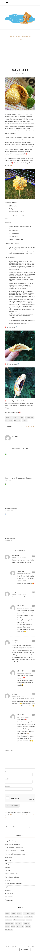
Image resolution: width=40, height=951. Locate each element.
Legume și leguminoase (11, 874)
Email (7, 779)
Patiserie (20, 39)
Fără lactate (28, 916)
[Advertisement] (20, 55)
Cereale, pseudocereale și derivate (15, 851)
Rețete (7, 887)
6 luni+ (15, 417)
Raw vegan (20, 926)
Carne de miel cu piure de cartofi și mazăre (18, 478)
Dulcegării (7, 864)
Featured (7, 867)
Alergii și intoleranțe (10, 841)
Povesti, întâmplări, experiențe (13, 883)
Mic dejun (8, 420)
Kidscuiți (7, 870)
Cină (21, 417)
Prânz (25, 420)
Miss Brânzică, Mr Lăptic (12, 877)
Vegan (28, 926)
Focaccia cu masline (11, 508)
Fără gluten (19, 916)
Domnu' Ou (8, 860)
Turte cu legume (10, 538)
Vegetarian (8, 929)
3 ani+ (7, 913)
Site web (7, 786)
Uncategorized (9, 900)
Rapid (13, 926)
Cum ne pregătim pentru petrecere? (15, 854)
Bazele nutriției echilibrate (12, 844)
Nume (7, 772)
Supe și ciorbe (9, 893)
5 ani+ (13, 913)
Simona (15, 436)
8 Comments (8, 426)
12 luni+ (8, 417)
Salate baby (8, 890)
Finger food (29, 417)
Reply (33, 555)
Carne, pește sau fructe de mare (20, 36)
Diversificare (8, 857)
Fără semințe (9, 923)
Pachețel (17, 420)
